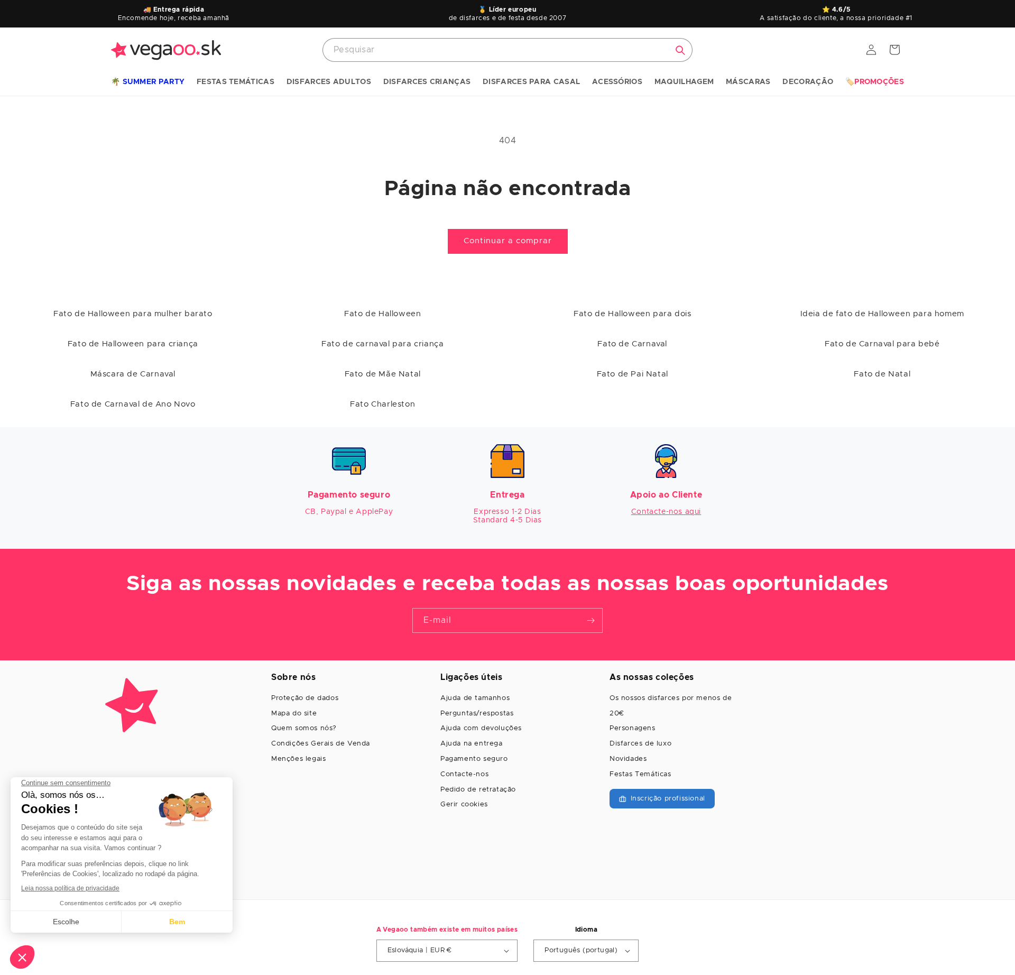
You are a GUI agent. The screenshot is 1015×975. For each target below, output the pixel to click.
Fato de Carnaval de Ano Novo (133, 404)
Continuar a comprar (508, 241)
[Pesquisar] (680, 50)
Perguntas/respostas (476, 713)
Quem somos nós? (304, 728)
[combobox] (507, 50)
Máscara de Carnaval (133, 374)
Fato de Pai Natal (632, 374)
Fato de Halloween (382, 314)
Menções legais (298, 759)
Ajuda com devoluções (481, 728)
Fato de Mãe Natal (383, 374)
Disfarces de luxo (640, 743)
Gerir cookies (464, 804)
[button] (147, 82)
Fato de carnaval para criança (382, 344)
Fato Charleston (382, 404)
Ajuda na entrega (471, 743)
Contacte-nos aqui (666, 512)
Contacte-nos (464, 774)
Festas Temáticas (640, 774)
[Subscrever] (590, 620)
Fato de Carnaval (632, 344)
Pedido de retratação (478, 789)
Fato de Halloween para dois (632, 314)
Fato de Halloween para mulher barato (133, 314)
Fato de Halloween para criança (133, 344)
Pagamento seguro (474, 759)
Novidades (628, 759)
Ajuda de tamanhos (475, 698)
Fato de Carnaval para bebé (882, 344)
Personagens (633, 728)
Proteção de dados (304, 698)
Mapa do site (294, 713)
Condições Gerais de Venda (320, 743)
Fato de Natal (882, 374)
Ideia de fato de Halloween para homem (882, 314)
